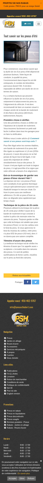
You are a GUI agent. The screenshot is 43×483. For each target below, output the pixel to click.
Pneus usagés (12, 419)
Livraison (10, 377)
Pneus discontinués (15, 416)
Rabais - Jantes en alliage (17, 425)
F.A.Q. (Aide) (12, 374)
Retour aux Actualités (22, 275)
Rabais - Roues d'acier (16, 428)
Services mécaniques (15, 349)
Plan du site (11, 391)
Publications (11, 371)
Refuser (31, 478)
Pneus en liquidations (15, 414)
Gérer (22, 478)
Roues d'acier (12, 344)
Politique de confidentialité (17, 385)
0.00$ (28, 24)
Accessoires (11, 347)
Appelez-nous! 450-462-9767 (21, 16)
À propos (10, 352)
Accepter (12, 478)
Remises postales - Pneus (17, 422)
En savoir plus (24, 473)
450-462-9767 (29, 301)
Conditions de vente (15, 382)
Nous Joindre (12, 358)
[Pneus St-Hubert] (9, 23)
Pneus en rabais (13, 411)
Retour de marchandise (16, 379)
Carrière (10, 355)
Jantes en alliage (13, 341)
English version (13, 394)
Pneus (9, 338)
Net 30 (9, 388)
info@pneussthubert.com (21, 307)
